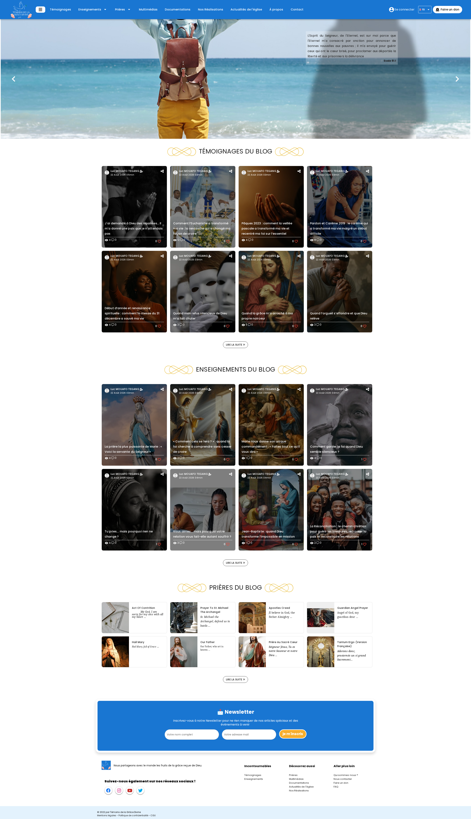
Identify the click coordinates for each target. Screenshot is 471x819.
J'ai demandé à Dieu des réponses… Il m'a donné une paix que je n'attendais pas (134, 228)
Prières (293, 775)
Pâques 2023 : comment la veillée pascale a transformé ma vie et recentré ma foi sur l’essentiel (267, 228)
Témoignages (60, 9)
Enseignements (253, 779)
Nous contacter (343, 779)
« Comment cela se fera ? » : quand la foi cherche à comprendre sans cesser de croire (202, 446)
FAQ (336, 786)
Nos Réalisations (210, 9)
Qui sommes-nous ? (346, 775)
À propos (276, 9)
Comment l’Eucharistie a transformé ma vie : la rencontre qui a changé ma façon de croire (202, 228)
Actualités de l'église (246, 9)
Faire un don (341, 783)
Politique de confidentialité (133, 815)
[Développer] (40, 9)
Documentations (177, 9)
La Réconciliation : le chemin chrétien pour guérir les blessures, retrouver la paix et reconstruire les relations (338, 531)
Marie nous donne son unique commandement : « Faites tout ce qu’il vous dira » (271, 446)
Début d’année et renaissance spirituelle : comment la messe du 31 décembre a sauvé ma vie (132, 313)
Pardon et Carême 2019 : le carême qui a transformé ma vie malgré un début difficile (339, 228)
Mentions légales (106, 815)
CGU (153, 815)
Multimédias (148, 9)
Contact (297, 9)
